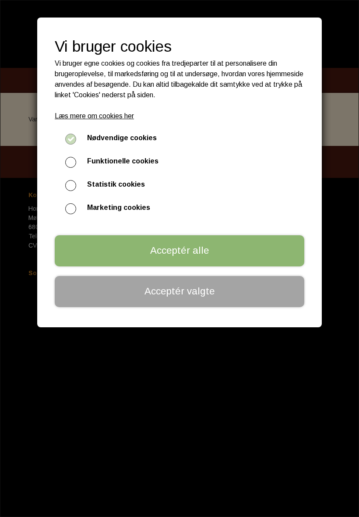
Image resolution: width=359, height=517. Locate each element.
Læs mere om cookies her (94, 116)
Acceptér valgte (179, 291)
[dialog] (179, 258)
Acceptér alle (179, 250)
